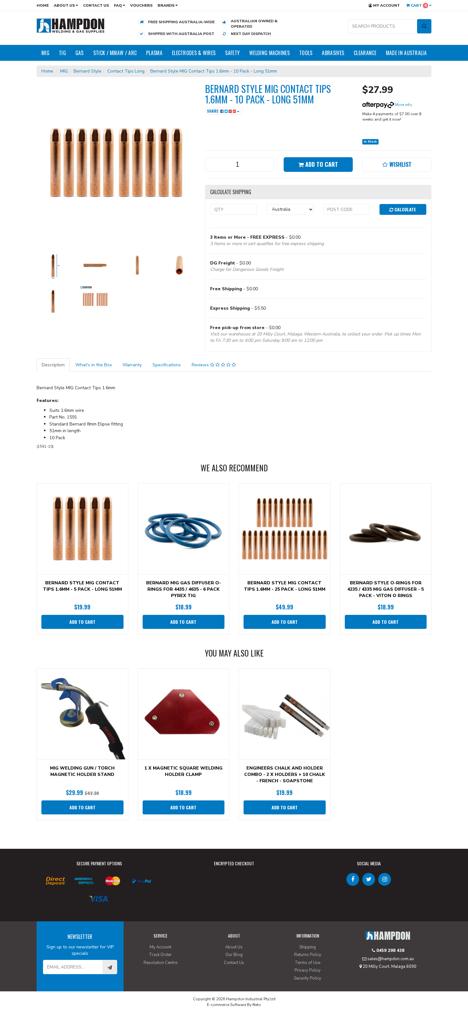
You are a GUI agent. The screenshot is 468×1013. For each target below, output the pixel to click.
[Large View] (53, 265)
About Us (65, 5)
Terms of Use (307, 963)
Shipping (307, 947)
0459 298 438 (389, 950)
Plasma (154, 53)
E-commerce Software (226, 1004)
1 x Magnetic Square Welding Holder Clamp (184, 771)
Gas (79, 53)
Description (53, 365)
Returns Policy (307, 955)
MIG (45, 53)
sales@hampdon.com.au (390, 959)
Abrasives (333, 53)
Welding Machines (269, 53)
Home (43, 5)
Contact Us (96, 5)
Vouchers (141, 5)
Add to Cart (321, 164)
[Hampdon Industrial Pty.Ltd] (71, 25)
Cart (418, 5)
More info (403, 104)
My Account (386, 5)
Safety (232, 53)
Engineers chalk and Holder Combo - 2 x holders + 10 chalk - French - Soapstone (284, 774)
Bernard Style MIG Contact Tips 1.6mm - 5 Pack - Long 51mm (82, 586)
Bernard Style (88, 71)
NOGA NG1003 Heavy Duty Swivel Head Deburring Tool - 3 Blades (54, 986)
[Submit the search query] (424, 26)
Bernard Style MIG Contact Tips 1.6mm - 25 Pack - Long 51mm (284, 586)
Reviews (201, 365)
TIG (62, 53)
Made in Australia (406, 53)
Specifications (166, 365)
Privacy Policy (307, 970)
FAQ (118, 5)
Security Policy (307, 978)
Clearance (365, 53)
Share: (213, 111)
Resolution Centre (160, 963)
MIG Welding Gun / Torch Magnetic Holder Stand (82, 771)
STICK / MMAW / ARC (115, 53)
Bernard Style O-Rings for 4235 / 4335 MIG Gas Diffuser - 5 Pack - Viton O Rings (385, 589)
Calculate (404, 209)
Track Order (160, 955)
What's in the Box (93, 365)
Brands (166, 5)
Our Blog (234, 955)
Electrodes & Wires (194, 53)
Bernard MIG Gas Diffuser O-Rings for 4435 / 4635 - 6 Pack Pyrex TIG (183, 589)
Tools (306, 53)
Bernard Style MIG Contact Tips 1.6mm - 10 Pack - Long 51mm (213, 71)
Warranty (132, 365)
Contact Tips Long (126, 71)
